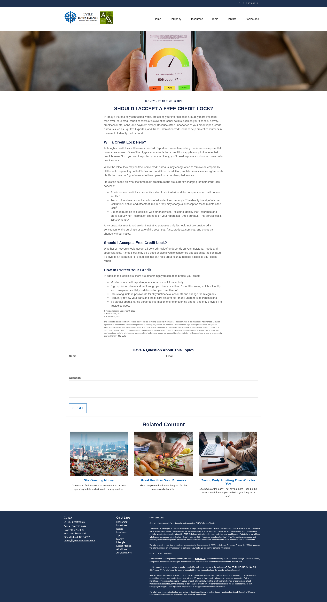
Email (169, 356)
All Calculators (124, 552)
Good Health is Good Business (163, 480)
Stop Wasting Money (99, 480)
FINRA (198, 558)
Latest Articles (123, 545)
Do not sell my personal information (215, 547)
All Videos (121, 549)
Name (72, 356)
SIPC (203, 558)
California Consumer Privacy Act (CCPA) (235, 545)
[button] (175, 19)
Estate (119, 528)
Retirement (122, 522)
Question (75, 378)
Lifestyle (120, 542)
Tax (118, 535)
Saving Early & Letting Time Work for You (228, 482)
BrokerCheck (208, 523)
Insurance (121, 532)
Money (120, 539)
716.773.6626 (250, 3)
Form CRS (159, 517)
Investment (122, 525)
